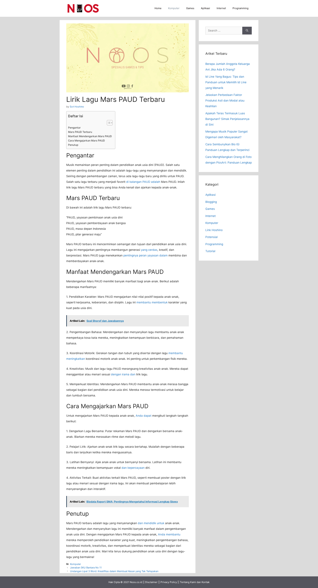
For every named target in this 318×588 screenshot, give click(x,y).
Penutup (73, 144)
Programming (240, 8)
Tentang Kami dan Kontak (195, 582)
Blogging (211, 202)
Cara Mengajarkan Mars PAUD (86, 140)
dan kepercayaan (133, 467)
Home (158, 8)
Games (190, 8)
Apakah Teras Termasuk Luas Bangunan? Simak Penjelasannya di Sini (227, 119)
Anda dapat (143, 415)
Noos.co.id (136, 582)
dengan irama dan (123, 374)
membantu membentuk (152, 302)
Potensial (211, 237)
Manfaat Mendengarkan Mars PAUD (90, 136)
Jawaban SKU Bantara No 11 (86, 567)
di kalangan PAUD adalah (143, 181)
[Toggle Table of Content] (108, 123)
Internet (221, 8)
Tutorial (210, 251)
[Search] (247, 31)
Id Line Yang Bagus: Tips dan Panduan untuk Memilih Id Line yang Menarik (225, 82)
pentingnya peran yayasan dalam (145, 255)
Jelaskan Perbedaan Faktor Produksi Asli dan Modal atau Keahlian (224, 100)
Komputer (174, 8)
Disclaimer (151, 582)
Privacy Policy (168, 582)
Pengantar (74, 127)
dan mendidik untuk (151, 523)
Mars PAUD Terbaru (80, 132)
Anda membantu (169, 534)
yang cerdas (149, 249)
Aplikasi (205, 8)
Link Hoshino (214, 230)
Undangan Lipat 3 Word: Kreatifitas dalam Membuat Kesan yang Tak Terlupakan (114, 571)
